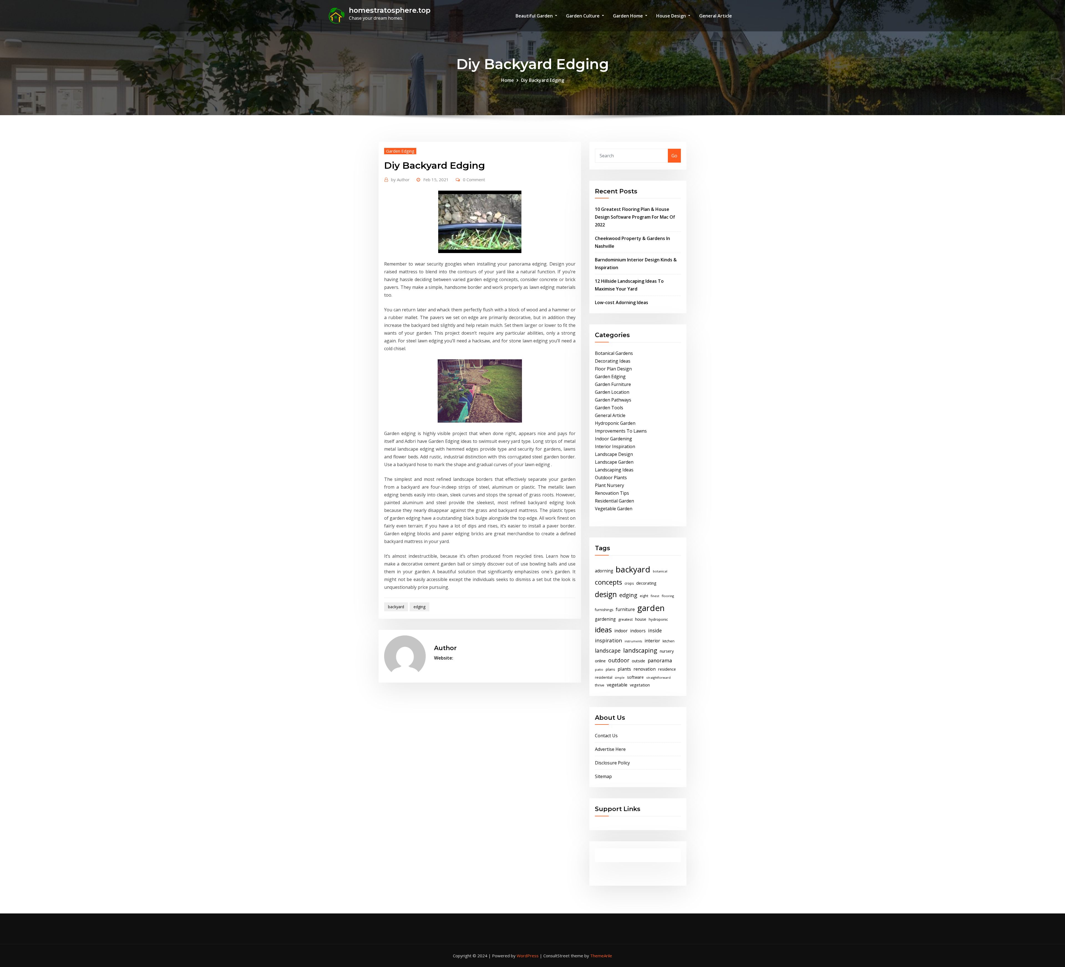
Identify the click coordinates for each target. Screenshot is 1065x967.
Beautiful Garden (535, 16)
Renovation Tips (612, 493)
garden (651, 607)
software (635, 677)
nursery (667, 651)
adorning (604, 571)
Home (507, 80)
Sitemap (603, 776)
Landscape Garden (614, 462)
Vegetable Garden (613, 509)
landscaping (640, 650)
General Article (715, 16)
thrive (599, 685)
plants (624, 669)
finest (655, 596)
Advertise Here (610, 749)
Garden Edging (400, 151)
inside (655, 630)
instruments (633, 641)
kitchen (668, 641)
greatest (625, 619)
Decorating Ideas (612, 361)
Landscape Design (614, 454)
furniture (625, 609)
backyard (396, 606)
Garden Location (612, 392)
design (606, 594)
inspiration (608, 640)
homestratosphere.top (389, 10)
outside (638, 660)
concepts (608, 582)
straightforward (658, 677)
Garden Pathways (613, 400)
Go (674, 156)
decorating (646, 583)
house (640, 619)
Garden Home (628, 16)
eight (644, 596)
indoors (638, 631)
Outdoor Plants (611, 477)
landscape (608, 650)
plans (610, 669)
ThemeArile (601, 955)
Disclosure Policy (612, 763)
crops (629, 583)
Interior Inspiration (615, 446)
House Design (671, 16)
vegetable (617, 685)
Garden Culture (583, 16)
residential (603, 677)
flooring (668, 596)
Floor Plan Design (613, 369)
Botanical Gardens (614, 353)
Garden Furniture (613, 384)
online (600, 660)
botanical (660, 571)
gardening (605, 619)
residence (667, 669)
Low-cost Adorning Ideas (621, 302)
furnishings (604, 609)
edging (419, 606)
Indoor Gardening (613, 439)
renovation (644, 669)
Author (400, 179)
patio (599, 669)
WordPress (528, 955)
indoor (621, 631)
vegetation (640, 685)
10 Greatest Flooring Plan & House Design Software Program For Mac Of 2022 (635, 217)
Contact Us (606, 736)
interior (652, 641)
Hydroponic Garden (615, 423)
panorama (660, 660)
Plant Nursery (609, 485)
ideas (603, 630)
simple (620, 678)
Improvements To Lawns (621, 431)
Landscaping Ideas (614, 470)
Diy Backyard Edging (542, 80)
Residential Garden (614, 501)
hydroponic (658, 619)
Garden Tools (609, 408)
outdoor (618, 660)
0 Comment (474, 179)
